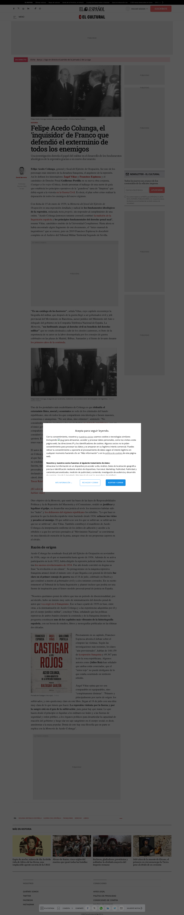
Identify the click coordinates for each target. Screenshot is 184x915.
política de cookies (114, 453)
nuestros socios (86, 436)
